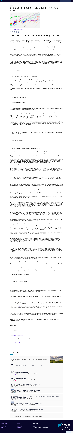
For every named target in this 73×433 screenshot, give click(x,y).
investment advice (30, 309)
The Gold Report (17, 306)
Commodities (17, 347)
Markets (14, 347)
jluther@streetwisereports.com (17, 335)
